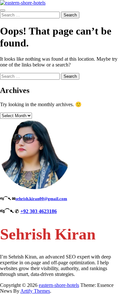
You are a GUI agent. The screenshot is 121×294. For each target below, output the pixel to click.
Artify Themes (35, 291)
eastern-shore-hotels (59, 285)
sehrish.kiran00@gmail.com (41, 198)
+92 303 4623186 (38, 211)
